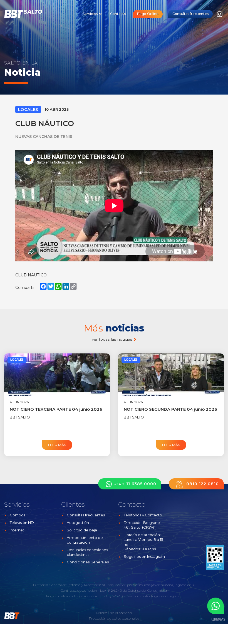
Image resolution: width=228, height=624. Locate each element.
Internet (17, 530)
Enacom (132, 596)
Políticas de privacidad (114, 613)
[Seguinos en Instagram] (219, 16)
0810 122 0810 (202, 483)
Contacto (118, 14)
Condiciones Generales (88, 562)
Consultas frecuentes (190, 14)
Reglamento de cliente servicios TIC (74, 596)
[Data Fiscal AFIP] (215, 557)
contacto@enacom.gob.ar (161, 596)
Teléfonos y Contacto (143, 515)
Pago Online (147, 14)
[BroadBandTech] (27, 14)
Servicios (90, 14)
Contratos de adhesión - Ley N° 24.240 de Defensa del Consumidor (114, 590)
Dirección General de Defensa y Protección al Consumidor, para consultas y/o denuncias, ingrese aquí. (114, 585)
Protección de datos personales (114, 618)
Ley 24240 (114, 596)
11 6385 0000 (135, 483)
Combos (17, 515)
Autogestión (78, 522)
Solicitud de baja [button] (82, 530)
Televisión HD (22, 522)
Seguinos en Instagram (144, 556)
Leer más (57, 445)
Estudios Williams (218, 619)
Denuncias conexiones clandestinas (87, 552)
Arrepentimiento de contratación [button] (85, 539)
